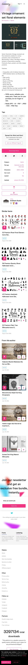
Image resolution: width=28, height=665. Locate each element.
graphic (13, 123)
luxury (4, 128)
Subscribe (14, 506)
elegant (19, 123)
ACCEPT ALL (6, 662)
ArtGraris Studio (15, 200)
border (14, 118)
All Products (5, 20)
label (20, 118)
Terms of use (5, 579)
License (4, 585)
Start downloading (7, 559)
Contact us (5, 591)
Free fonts (4, 622)
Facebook (4, 608)
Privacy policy (5, 576)
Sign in (20, 3)
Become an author (6, 562)
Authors (4, 556)
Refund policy (5, 582)
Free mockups (5, 625)
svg (3, 118)
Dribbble (4, 599)
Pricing (4, 565)
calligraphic (5, 123)
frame (8, 118)
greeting (15, 126)
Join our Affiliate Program (14, 143)
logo (9, 128)
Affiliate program (6, 568)
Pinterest (4, 611)
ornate (8, 126)
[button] (24, 4)
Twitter (4, 602)
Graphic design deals (7, 619)
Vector (12, 20)
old (3, 126)
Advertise (4, 588)
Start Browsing (14, 649)
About (3, 553)
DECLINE (16, 662)
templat (21, 126)
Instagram (4, 605)
